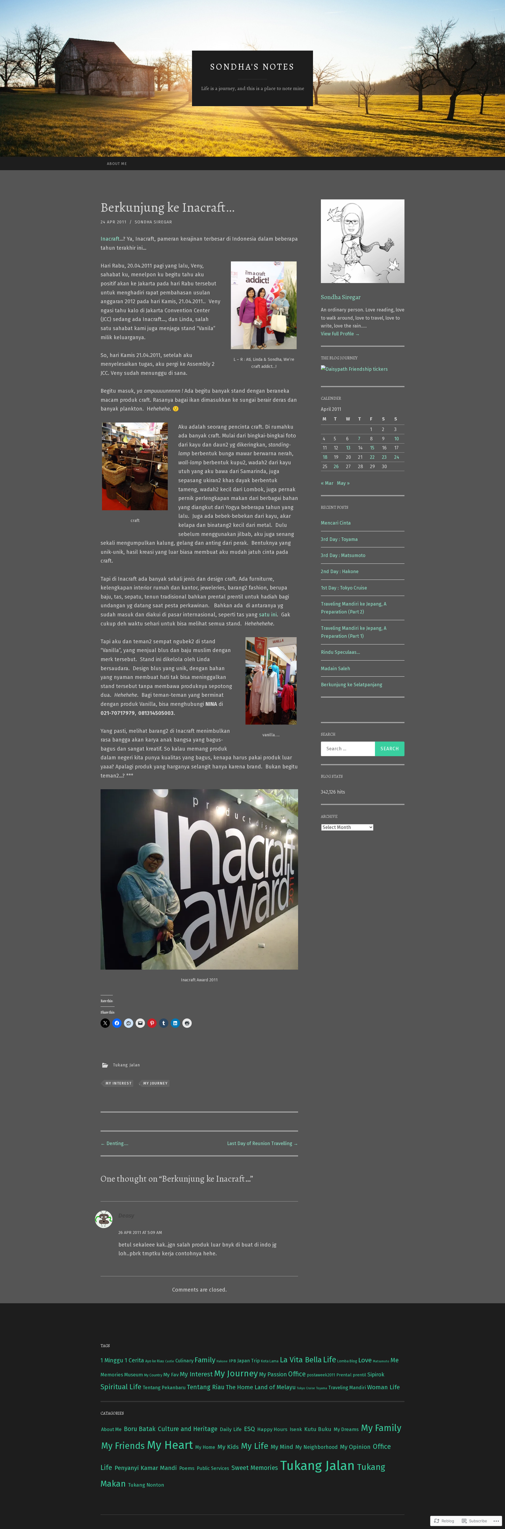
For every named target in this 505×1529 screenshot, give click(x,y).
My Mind (282, 1446)
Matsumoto (381, 1361)
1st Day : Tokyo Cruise (344, 588)
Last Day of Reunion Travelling (262, 1143)
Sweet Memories (254, 1468)
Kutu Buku (317, 1429)
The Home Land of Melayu (261, 1387)
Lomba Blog (347, 1361)
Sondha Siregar (153, 222)
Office (297, 1374)
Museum (133, 1375)
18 (325, 457)
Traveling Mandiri (347, 1387)
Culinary (184, 1360)
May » (343, 483)
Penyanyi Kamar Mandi (146, 1468)
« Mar (327, 483)
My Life (254, 1446)
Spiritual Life (121, 1387)
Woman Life (383, 1387)
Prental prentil (351, 1375)
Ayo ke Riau (154, 1361)
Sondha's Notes (252, 67)
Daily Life (231, 1429)
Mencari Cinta (336, 523)
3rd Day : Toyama (339, 539)
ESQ (249, 1429)
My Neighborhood (316, 1447)
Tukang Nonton (146, 1485)
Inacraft (110, 239)
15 (372, 448)
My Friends (123, 1445)
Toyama (321, 1388)
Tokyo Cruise (306, 1388)
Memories (112, 1375)
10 (396, 439)
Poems (186, 1468)
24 (396, 457)
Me (394, 1360)
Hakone (222, 1361)
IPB (232, 1360)
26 (336, 466)
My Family (381, 1428)
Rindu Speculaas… (340, 652)
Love (365, 1360)
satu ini (268, 614)
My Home (205, 1447)
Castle (169, 1361)
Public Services (213, 1468)
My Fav (171, 1375)
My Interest (119, 1083)
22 (372, 457)
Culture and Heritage (187, 1429)
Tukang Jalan (126, 1065)
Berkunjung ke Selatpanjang (351, 684)
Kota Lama (270, 1361)
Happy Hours (272, 1429)
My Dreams (346, 1429)
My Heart (170, 1445)
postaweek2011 (321, 1375)
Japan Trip (248, 1360)
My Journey (155, 1083)
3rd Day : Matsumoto (343, 555)
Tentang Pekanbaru (164, 1387)
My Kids (228, 1447)
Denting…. (114, 1143)
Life (329, 1359)
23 (384, 457)
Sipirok (375, 1374)
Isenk (296, 1429)
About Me (117, 163)
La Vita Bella (301, 1359)
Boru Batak (139, 1429)
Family (205, 1360)
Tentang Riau (205, 1387)
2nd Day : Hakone (340, 571)
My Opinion (355, 1446)
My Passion (273, 1374)
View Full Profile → (340, 334)
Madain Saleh (335, 668)
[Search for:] (362, 749)
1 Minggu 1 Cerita (122, 1360)
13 (348, 448)
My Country (153, 1375)
